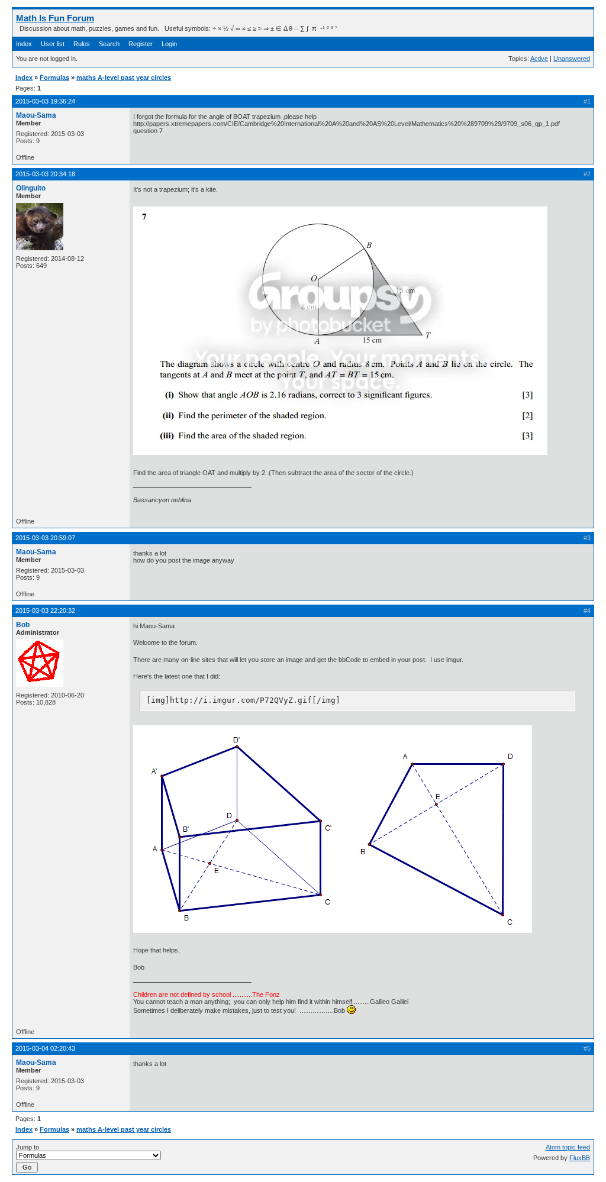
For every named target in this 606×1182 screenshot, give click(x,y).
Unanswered (571, 58)
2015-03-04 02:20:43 (45, 1048)
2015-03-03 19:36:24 (45, 101)
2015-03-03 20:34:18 (45, 173)
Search (109, 43)
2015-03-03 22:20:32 (45, 610)
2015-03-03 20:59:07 (45, 537)
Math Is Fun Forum (55, 18)
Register (140, 43)
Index (24, 43)
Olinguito (31, 188)
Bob (23, 625)
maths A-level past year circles (123, 77)
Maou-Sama (36, 115)
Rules (81, 43)
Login (169, 43)
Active (539, 58)
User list (53, 43)
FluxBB (579, 1157)
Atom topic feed (568, 1147)
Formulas (54, 77)
